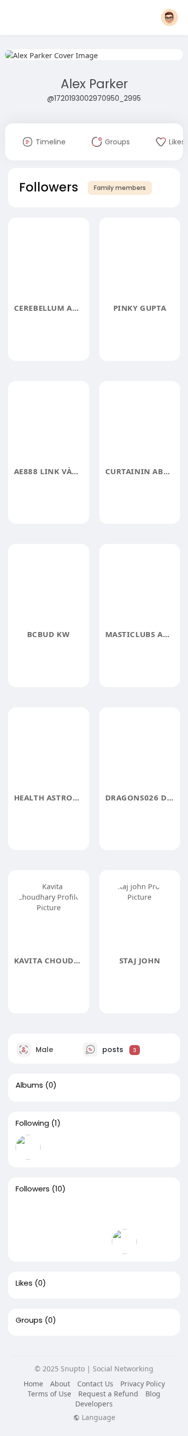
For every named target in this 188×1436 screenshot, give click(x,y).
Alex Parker (94, 84)
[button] (169, 17)
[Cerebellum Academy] (28, 1212)
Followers (33, 1189)
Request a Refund (108, 1393)
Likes (24, 1283)
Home (33, 1383)
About (60, 1383)
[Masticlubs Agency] (28, 1241)
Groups (29, 1320)
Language (97, 1417)
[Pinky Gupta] (60, 1212)
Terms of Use (49, 1393)
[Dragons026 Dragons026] (92, 1241)
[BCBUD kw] (156, 1212)
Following (32, 1123)
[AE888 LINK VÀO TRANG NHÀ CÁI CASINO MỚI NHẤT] (92, 1212)
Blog (152, 1393)
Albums (29, 1085)
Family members (120, 187)
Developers (94, 1403)
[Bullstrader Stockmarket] (28, 1147)
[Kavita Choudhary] (124, 1241)
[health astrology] (60, 1241)
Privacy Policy (142, 1383)
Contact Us (95, 1383)
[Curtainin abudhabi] (124, 1212)
